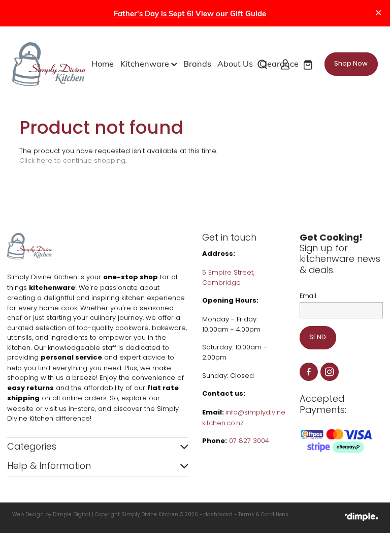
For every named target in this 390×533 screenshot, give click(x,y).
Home (102, 63)
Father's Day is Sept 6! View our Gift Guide (190, 13)
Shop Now (351, 63)
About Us (235, 63)
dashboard (218, 515)
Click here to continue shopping (72, 161)
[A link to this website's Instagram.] (329, 372)
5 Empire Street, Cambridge (228, 278)
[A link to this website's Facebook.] (309, 372)
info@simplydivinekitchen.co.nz (243, 418)
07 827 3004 (249, 441)
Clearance (279, 63)
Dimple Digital (71, 515)
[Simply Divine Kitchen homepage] (48, 64)
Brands (197, 63)
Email (308, 296)
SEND (317, 337)
